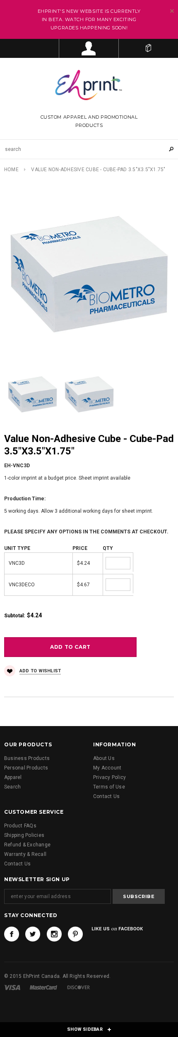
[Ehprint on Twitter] (32, 934)
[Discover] (78, 987)
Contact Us (106, 796)
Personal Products (26, 768)
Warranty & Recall (25, 854)
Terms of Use (109, 787)
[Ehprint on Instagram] (54, 934)
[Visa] (12, 987)
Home (11, 169)
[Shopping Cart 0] (148, 48)
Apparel (13, 777)
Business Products (27, 758)
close (172, 11)
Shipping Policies (24, 835)
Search (12, 787)
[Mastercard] (43, 987)
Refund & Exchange (27, 845)
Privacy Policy (109, 777)
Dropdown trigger (88, 48)
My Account (107, 768)
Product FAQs (20, 826)
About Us (104, 758)
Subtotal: (14, 616)
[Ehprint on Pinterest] (75, 934)
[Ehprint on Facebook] (11, 934)
